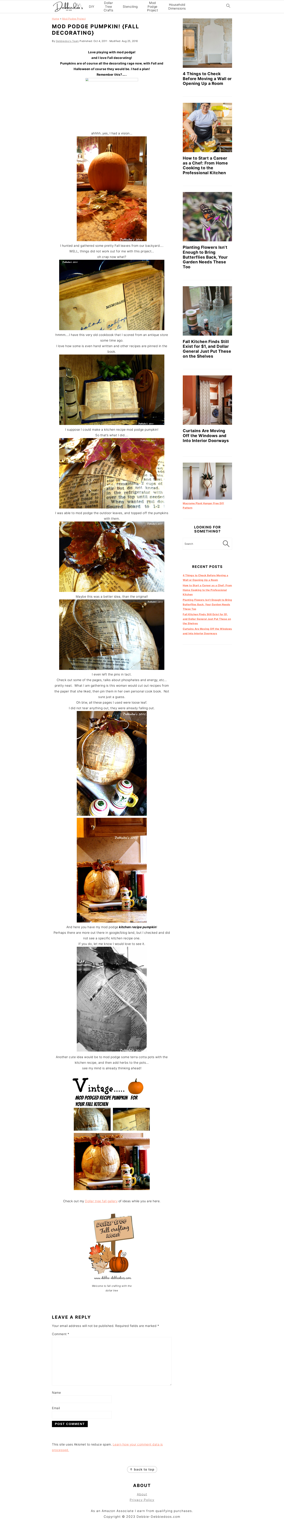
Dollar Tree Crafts (108, 6)
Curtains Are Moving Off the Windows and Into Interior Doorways (206, 435)
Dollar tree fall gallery (101, 1201)
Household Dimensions (177, 6)
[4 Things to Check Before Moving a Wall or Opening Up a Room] (207, 43)
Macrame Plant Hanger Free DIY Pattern (203, 505)
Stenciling (130, 7)
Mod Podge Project (152, 6)
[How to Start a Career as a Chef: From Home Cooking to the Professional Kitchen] (207, 127)
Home (55, 18)
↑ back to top (142, 1469)
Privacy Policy (142, 1500)
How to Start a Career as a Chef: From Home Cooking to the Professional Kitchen (205, 165)
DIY (91, 7)
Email (56, 1408)
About (142, 1494)
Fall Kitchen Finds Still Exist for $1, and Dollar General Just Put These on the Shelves (207, 349)
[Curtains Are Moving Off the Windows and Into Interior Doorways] (207, 400)
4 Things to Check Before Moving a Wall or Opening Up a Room (207, 78)
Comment (60, 1334)
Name (56, 1393)
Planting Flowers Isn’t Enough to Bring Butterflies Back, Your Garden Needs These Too (205, 257)
